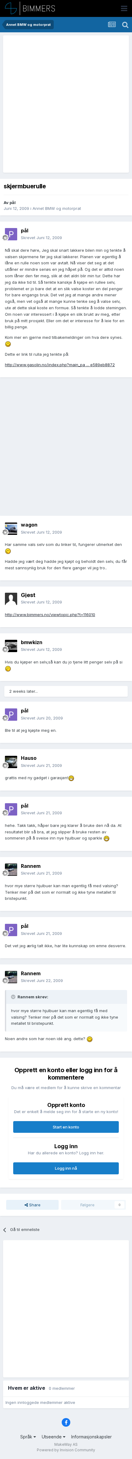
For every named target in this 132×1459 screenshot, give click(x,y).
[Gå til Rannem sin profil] (11, 870)
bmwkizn (31, 642)
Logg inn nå (66, 1168)
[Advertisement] (66, 104)
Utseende (52, 1436)
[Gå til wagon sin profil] (11, 529)
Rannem (31, 866)
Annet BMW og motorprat (57, 208)
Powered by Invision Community (66, 1450)
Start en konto (66, 1126)
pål (13, 202)
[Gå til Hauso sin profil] (11, 762)
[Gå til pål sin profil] (11, 234)
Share (34, 1204)
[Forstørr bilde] (8, 343)
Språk (26, 1436)
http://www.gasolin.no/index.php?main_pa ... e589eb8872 (60, 364)
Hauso (29, 758)
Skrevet (41, 237)
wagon (29, 525)
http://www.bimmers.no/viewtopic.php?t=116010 (50, 614)
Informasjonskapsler (91, 1436)
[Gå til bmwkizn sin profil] (11, 646)
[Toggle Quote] (14, 996)
